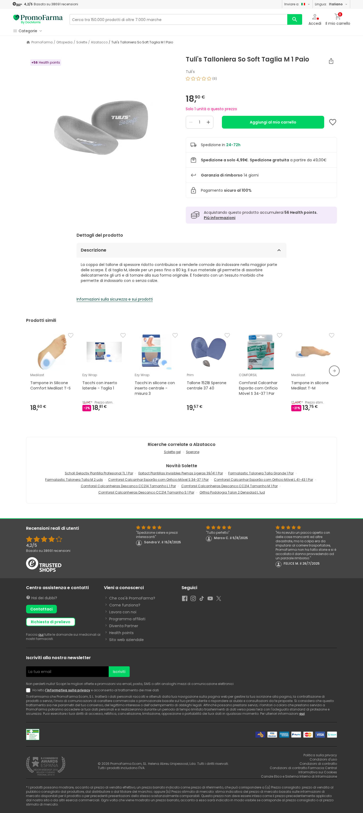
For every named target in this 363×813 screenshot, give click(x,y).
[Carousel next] (334, 371)
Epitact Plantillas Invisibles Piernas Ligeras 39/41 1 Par (180, 473)
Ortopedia (64, 42)
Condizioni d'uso (323, 759)
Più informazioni (219, 217)
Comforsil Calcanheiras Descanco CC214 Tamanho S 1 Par (146, 492)
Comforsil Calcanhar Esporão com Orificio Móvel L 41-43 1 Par (263, 479)
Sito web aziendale (126, 639)
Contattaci (41, 609)
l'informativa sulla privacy (67, 690)
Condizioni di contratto (318, 763)
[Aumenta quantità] (208, 122)
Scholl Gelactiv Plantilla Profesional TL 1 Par (99, 473)
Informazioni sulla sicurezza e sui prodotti (115, 299)
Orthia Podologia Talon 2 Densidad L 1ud (232, 492)
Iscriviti (119, 671)
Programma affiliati (127, 619)
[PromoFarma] (38, 19)
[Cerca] (294, 19)
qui (41, 634)
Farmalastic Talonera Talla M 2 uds (74, 479)
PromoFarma (42, 42)
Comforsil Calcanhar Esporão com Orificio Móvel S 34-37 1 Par (158, 479)
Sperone (192, 452)
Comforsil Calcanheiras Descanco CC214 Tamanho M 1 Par (229, 486)
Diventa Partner (123, 626)
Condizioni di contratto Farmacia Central (303, 768)
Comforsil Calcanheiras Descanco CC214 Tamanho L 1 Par (128, 486)
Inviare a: (291, 4)
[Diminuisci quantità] (191, 122)
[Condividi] (331, 61)
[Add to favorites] (332, 122)
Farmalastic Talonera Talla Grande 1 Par (261, 473)
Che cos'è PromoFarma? (132, 598)
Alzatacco (99, 42)
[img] (101, 122)
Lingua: (329, 4)
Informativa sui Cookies (317, 772)
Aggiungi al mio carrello (273, 122)
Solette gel (172, 452)
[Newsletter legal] (29, 690)
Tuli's (190, 71)
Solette (81, 42)
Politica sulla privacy (320, 755)
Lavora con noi (122, 612)
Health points (121, 632)
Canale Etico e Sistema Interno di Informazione (299, 776)
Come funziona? (124, 605)
